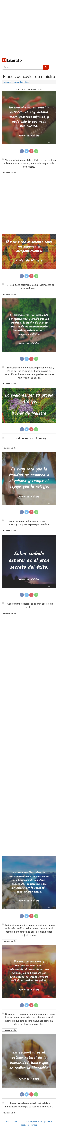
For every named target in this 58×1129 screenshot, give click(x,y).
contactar (16, 1121)
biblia (7, 1121)
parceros (48, 1121)
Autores (7, 81)
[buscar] (46, 67)
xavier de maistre (21, 81)
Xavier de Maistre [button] (9, 172)
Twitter (34, 1125)
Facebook (24, 1125)
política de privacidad (32, 1121)
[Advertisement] (29, 29)
